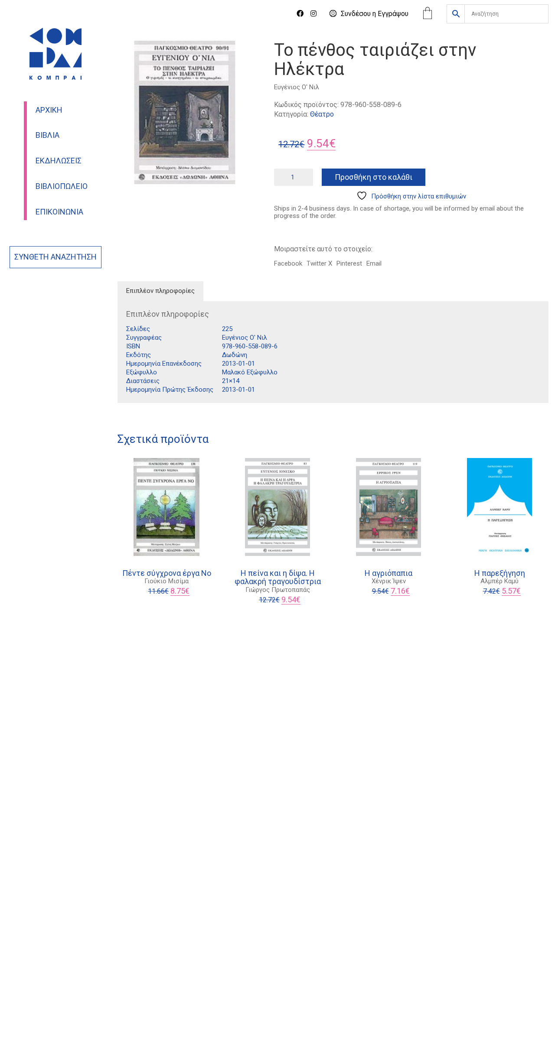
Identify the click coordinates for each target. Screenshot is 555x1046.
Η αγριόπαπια (388, 573)
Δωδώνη (234, 355)
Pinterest (349, 263)
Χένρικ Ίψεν (389, 581)
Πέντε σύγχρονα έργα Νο (166, 573)
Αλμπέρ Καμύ (499, 581)
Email (374, 263)
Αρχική (49, 110)
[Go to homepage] (55, 54)
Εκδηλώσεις (59, 160)
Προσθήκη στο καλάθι (373, 177)
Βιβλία (47, 135)
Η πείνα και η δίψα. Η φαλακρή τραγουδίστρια (278, 577)
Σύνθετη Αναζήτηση (55, 257)
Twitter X (319, 263)
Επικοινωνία (59, 212)
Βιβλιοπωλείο (62, 186)
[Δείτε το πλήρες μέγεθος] (128, 54)
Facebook (288, 263)
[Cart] (427, 14)
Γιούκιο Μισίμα (166, 581)
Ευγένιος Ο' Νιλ (296, 87)
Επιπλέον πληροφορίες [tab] (160, 291)
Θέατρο (322, 114)
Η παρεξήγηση (499, 573)
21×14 (230, 381)
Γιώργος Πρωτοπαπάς (277, 590)
